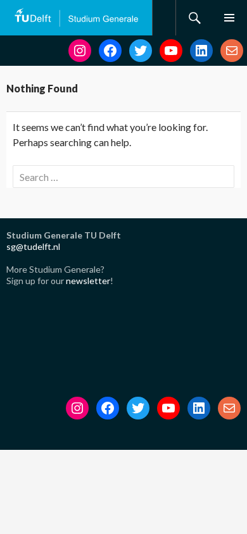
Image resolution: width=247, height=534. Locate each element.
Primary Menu (229, 17)
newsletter (88, 280)
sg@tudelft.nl (33, 246)
